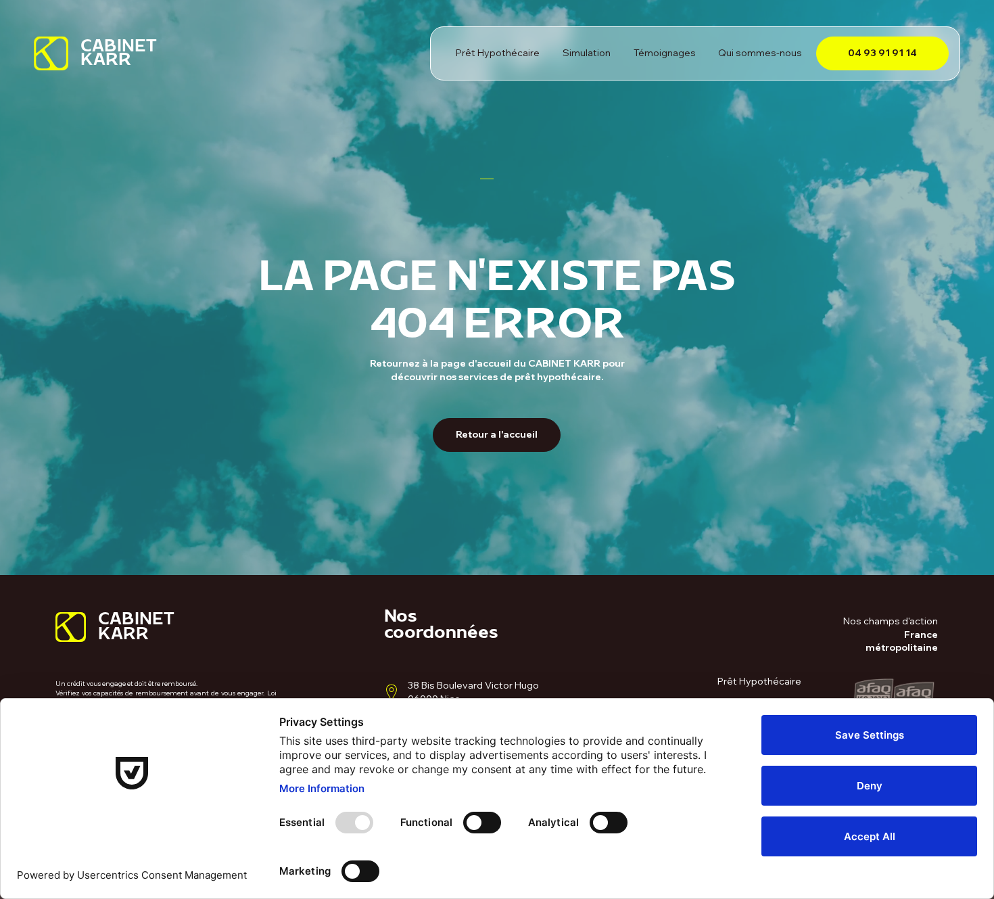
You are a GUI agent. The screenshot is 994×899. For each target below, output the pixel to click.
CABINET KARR (118, 56)
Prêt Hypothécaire (759, 681)
